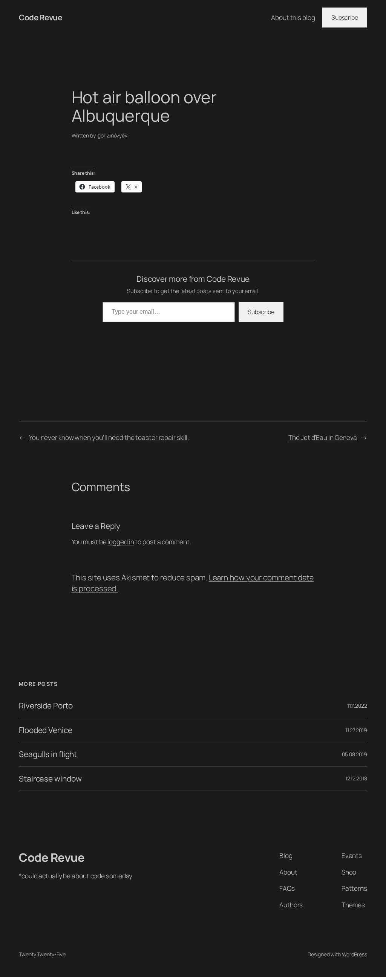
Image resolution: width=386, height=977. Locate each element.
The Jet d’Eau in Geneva (322, 437)
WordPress (354, 954)
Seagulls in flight (48, 754)
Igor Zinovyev (111, 135)
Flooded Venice (45, 730)
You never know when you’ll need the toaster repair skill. (109, 437)
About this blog (293, 17)
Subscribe (344, 17)
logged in (120, 541)
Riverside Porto (46, 705)
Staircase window (50, 778)
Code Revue (40, 17)
